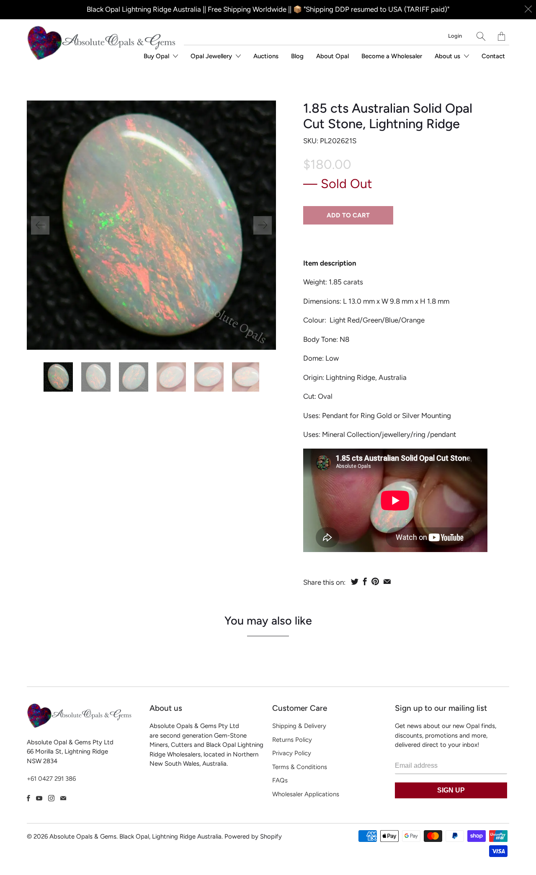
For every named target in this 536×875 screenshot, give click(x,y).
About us (448, 56)
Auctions (265, 56)
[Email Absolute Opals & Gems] (63, 798)
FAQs (280, 780)
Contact (493, 56)
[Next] (262, 225)
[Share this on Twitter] (355, 581)
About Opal (332, 56)
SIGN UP (451, 790)
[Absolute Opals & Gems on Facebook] (28, 798)
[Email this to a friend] (387, 581)
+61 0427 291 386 (51, 778)
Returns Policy (292, 739)
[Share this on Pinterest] (375, 581)
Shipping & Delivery (299, 726)
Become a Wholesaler (391, 56)
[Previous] (40, 225)
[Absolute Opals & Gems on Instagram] (51, 798)
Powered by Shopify (253, 836)
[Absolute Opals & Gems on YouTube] (39, 798)
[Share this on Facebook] (365, 581)
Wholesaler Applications (305, 794)
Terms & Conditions (299, 767)
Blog (297, 56)
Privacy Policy (291, 753)
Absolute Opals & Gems (82, 836)
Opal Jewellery (212, 56)
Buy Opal (157, 56)
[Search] (481, 36)
